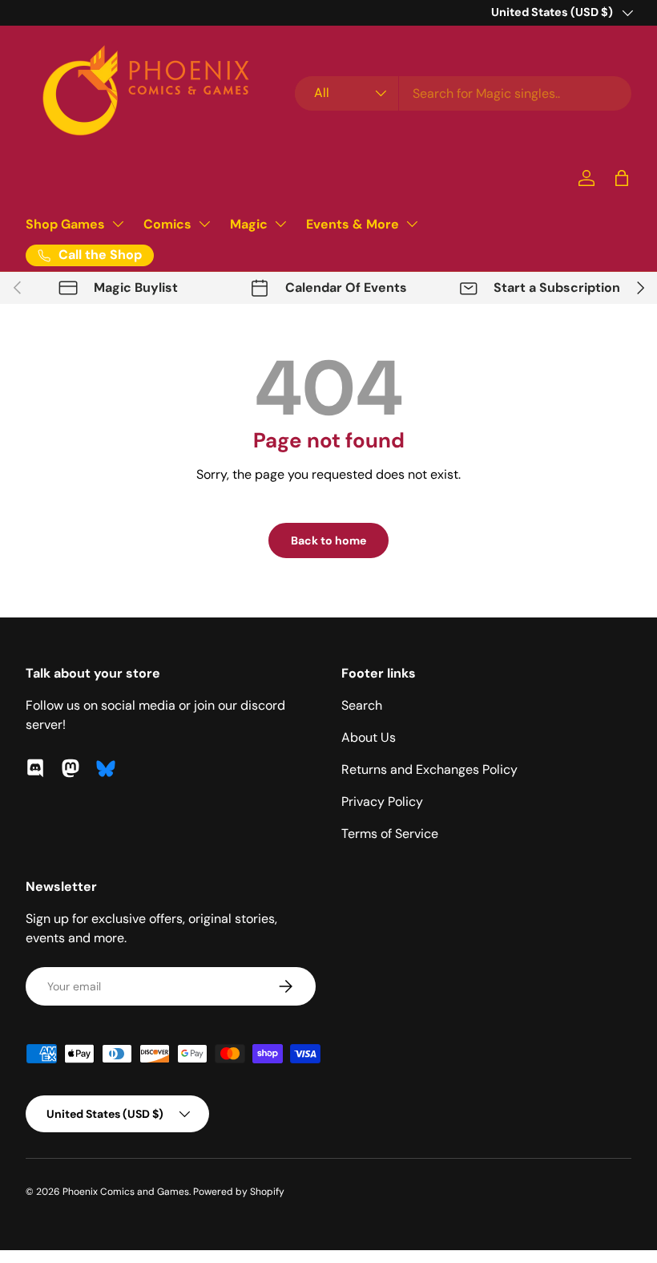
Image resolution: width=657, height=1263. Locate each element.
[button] (621, 178)
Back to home (328, 540)
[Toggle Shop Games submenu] (117, 223)
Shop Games (65, 224)
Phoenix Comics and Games (125, 1191)
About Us (368, 737)
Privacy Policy (382, 801)
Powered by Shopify (238, 1191)
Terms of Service (389, 833)
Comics (167, 224)
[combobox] (463, 93)
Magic (249, 224)
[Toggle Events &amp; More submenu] (411, 223)
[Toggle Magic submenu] (280, 223)
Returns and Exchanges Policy (429, 769)
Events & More (352, 224)
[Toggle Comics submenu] (204, 223)
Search (361, 705)
